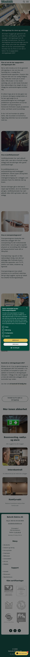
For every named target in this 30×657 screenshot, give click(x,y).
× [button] (26, 308)
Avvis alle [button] (15, 344)
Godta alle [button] (15, 340)
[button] (15, 348)
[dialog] (15, 328)
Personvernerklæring (20, 323)
